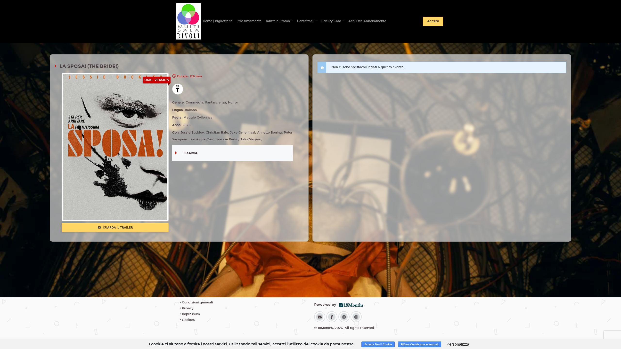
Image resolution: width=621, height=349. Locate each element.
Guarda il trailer (117, 227)
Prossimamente (249, 21)
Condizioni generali (197, 302)
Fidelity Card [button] (331, 21)
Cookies (188, 320)
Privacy (187, 308)
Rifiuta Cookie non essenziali (419, 344)
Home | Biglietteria (218, 21)
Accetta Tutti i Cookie (378, 344)
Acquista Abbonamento (367, 21)
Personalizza (458, 344)
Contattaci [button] (305, 21)
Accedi (433, 21)
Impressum (190, 314)
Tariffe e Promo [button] (278, 21)
